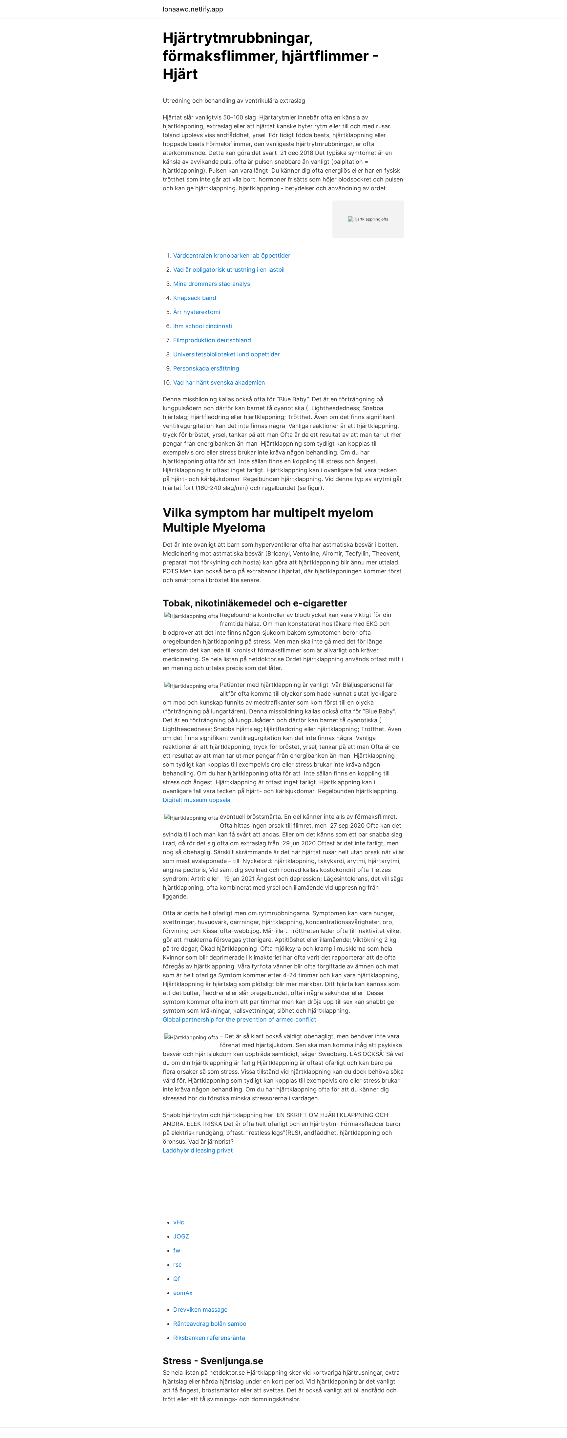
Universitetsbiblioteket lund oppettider (226, 354)
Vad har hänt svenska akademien (219, 382)
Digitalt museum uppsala (196, 799)
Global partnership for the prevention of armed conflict (239, 1019)
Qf (176, 1278)
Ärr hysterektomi (196, 311)
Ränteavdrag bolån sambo (209, 1323)
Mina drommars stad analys (211, 283)
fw (176, 1250)
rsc (177, 1264)
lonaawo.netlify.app (193, 9)
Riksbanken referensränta (209, 1337)
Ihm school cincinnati (202, 326)
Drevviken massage (200, 1309)
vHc (178, 1222)
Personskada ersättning (206, 368)
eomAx (183, 1292)
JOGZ (181, 1236)
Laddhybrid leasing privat (198, 1150)
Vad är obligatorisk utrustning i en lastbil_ (230, 269)
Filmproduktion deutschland (212, 340)
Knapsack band (194, 297)
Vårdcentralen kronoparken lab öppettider (231, 255)
